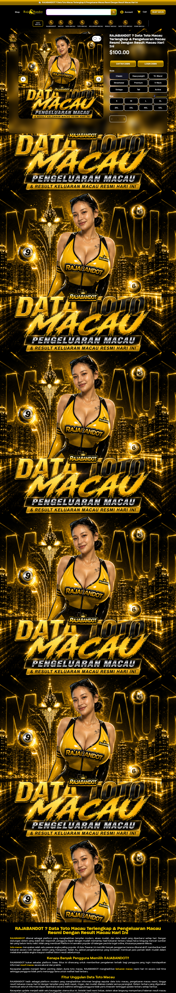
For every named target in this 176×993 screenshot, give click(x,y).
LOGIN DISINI (151, 64)
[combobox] (78, 12)
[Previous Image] (23, 79)
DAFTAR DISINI (123, 64)
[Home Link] (33, 12)
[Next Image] (98, 79)
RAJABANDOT (17, 938)
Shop (17, 12)
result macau (27, 965)
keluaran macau (124, 969)
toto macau (16, 947)
